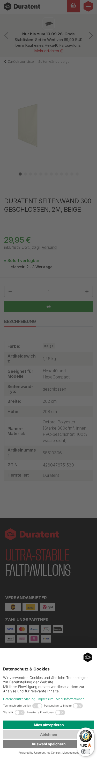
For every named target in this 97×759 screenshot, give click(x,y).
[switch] (85, 751)
